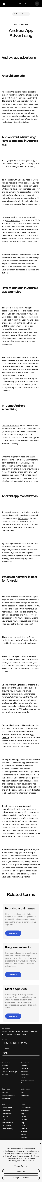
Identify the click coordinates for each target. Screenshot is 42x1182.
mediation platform (31, 163)
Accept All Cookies (21, 1178)
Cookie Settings (21, 1166)
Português (33, 1031)
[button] (21, 14)
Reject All (21, 1171)
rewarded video (28, 317)
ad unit (25, 703)
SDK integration (13, 220)
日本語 (18, 1031)
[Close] (40, 1143)
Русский (17, 1034)
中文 (3, 1034)
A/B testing (23, 518)
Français (25, 1031)
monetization (34, 556)
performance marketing (25, 107)
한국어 (24, 1034)
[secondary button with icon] (37, 4)
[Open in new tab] (15, 1072)
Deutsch (11, 1031)
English (4, 1031)
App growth (20, 852)
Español (9, 1034)
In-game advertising (10, 425)
